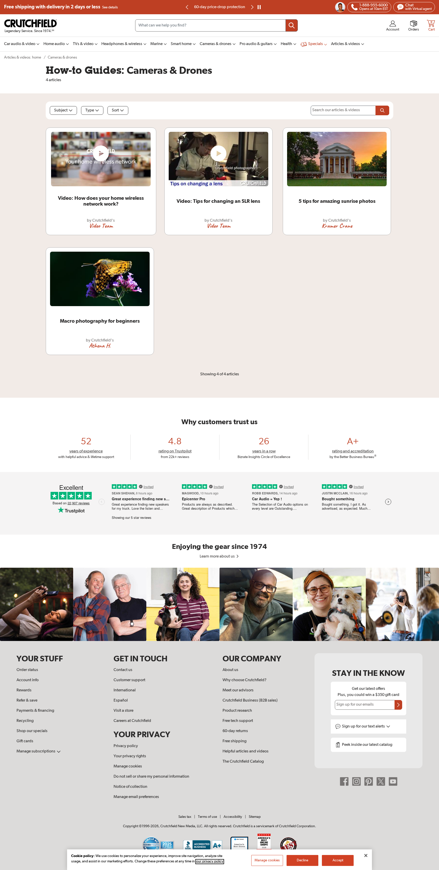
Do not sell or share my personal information (151, 777)
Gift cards (25, 741)
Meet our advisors (238, 690)
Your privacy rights (130, 756)
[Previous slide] (187, 7)
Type (89, 110)
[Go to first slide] (252, 7)
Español (121, 700)
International (125, 690)
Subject (61, 110)
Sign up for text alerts (364, 726)
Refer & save (27, 700)
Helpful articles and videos (246, 751)
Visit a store (123, 711)
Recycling (25, 721)
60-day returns (219, 7)
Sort (115, 110)
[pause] (259, 7)
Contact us (123, 670)
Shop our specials (32, 731)
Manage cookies (128, 766)
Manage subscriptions (36, 751)
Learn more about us (218, 556)
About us (230, 670)
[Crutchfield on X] (381, 781)
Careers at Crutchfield (132, 721)
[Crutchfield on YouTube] (393, 781)
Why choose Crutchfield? (244, 680)
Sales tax (184, 817)
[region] (219, 604)
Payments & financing (35, 711)
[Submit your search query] (292, 25)
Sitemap (255, 817)
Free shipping (61, 7)
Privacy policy (126, 746)
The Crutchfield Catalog (243, 762)
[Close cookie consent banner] (366, 855)
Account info (28, 680)
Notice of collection (130, 787)
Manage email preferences (136, 797)
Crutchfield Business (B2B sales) (250, 700)
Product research (237, 711)
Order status (27, 670)
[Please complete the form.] (382, 110)
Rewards (24, 690)
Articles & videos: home (22, 57)
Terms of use (207, 817)
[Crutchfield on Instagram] (356, 781)
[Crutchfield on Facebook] (344, 781)
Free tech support (238, 721)
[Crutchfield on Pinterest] (369, 781)
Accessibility (233, 817)
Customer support (129, 680)
